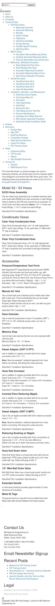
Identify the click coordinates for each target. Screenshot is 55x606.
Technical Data (11, 22)
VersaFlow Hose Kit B (25, 84)
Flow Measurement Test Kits (28, 110)
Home (7, 14)
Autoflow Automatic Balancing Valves (31, 57)
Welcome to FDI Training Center (23, 565)
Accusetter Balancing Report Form (30, 73)
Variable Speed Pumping (26, 46)
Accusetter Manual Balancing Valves (31, 54)
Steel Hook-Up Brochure (21, 140)
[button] (5, 11)
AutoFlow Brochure (19, 135)
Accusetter (20, 100)
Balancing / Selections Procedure (25, 62)
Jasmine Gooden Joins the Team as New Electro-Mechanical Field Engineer (26, 577)
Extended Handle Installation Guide (31, 121)
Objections (20, 38)
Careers (14, 164)
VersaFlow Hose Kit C (25, 86)
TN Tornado (16, 153)
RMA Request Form (19, 167)
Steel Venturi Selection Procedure (30, 75)
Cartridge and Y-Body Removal (29, 116)
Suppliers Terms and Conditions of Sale (20, 590)
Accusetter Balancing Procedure (29, 70)
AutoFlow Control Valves (26, 94)
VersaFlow (20, 105)
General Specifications (25, 113)
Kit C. (28, 182)
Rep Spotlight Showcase (21, 159)
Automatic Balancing (24, 30)
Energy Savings (22, 43)
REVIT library (16, 51)
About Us (9, 16)
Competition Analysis (19, 137)
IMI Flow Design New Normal (21, 573)
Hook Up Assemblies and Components (32, 59)
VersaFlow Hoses (18, 78)
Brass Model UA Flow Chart (27, 65)
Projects (8, 124)
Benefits (19, 32)
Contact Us (10, 161)
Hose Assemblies (23, 102)
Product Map (16, 129)
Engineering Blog (18, 151)
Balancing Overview (24, 27)
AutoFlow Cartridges (24, 41)
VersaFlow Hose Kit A (25, 81)
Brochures (9, 127)
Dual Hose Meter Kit (24, 97)
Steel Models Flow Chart (26, 67)
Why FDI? (15, 132)
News (7, 148)
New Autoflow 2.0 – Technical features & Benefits (30, 570)
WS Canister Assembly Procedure (30, 118)
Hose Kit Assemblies (24, 89)
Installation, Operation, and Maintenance (28, 92)
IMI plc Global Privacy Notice (16, 594)
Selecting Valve (22, 49)
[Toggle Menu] (1, 9)
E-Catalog (9, 19)
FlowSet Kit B (15, 182)
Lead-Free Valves (18, 143)
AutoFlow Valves (18, 24)
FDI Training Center (19, 145)
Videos (13, 156)
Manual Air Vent (22, 108)
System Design (22, 35)
